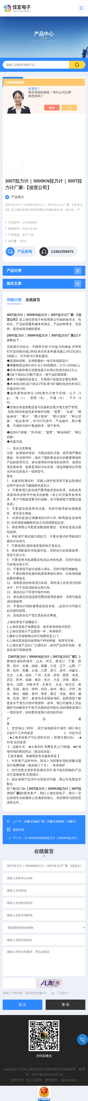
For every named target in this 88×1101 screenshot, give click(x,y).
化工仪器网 (34, 1080)
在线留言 (33, 300)
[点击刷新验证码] (49, 983)
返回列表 (18, 829)
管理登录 (51, 1080)
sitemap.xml (69, 1080)
